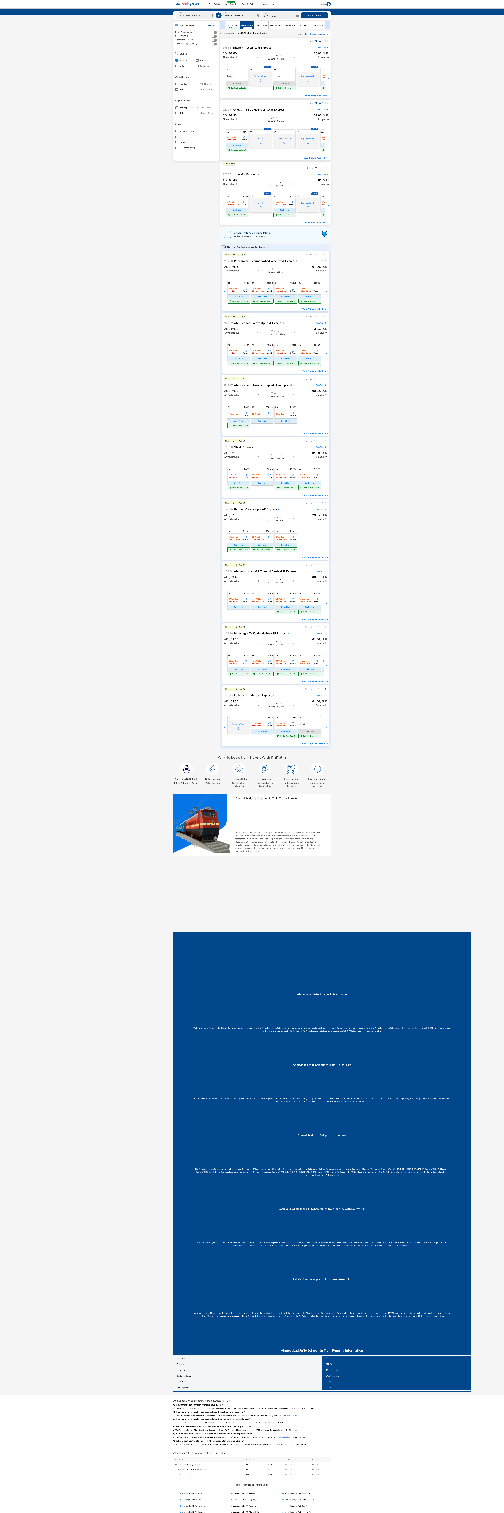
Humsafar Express (240, 174)
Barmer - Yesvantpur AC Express (250, 509)
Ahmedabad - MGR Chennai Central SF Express (260, 571)
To (226, 12)
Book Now (237, 145)
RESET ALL (212, 26)
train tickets (245, 1423)
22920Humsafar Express (184, 1475)
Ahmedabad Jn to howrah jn (194, 1506)
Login (323, 4)
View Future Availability (316, 95)
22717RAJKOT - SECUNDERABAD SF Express (191, 1470)
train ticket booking (286, 1437)
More (272, 4)
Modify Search (314, 15)
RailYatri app (292, 1415)
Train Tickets (214, 4)
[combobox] (195, 15)
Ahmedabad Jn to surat (192, 1493)
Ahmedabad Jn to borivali (244, 1493)
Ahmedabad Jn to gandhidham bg (299, 1499)
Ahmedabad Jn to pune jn (244, 1506)
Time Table (321, 47)
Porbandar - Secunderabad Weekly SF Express (260, 261)
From (180, 12)
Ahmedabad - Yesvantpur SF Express (253, 323)
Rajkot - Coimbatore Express (248, 695)
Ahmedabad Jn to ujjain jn (296, 1506)
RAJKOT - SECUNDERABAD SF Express (254, 109)
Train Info (261, 4)
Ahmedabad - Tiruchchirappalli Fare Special (258, 385)
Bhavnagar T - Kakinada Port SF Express (255, 633)
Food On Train (248, 4)
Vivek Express (238, 447)
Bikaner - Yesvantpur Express (247, 47)
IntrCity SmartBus (230, 4)
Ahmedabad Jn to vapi (192, 1499)
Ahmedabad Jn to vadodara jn (298, 1493)
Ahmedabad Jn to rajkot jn (245, 1499)
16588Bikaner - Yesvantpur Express (188, 1465)
